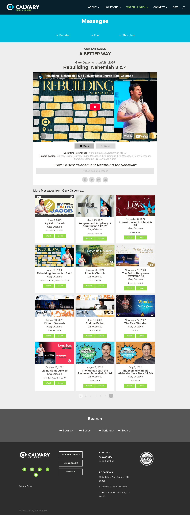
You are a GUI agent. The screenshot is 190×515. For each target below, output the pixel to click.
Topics (126, 430)
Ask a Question (106, 461)
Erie (96, 35)
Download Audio (107, 159)
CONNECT (159, 7)
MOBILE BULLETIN (71, 454)
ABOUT (92, 7)
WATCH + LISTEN (135, 7)
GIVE (175, 7)
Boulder (64, 35)
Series (87, 430)
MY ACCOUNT (71, 463)
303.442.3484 (105, 457)
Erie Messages (125, 156)
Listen (107, 146)
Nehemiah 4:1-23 (117, 153)
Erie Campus (109, 156)
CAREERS (70, 471)
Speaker (68, 430)
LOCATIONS (111, 7)
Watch (86, 146)
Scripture (108, 430)
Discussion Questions (96, 171)
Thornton (128, 35)
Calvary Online (65, 156)
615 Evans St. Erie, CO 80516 (113, 486)
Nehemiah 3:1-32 (98, 153)
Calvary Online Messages (87, 156)
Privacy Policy (25, 486)
